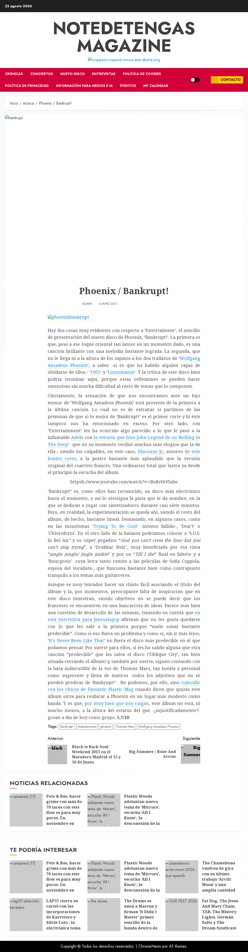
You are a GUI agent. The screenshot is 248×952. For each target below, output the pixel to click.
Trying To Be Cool (115, 526)
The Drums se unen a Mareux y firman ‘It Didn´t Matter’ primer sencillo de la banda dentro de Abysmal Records (141, 917)
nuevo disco (72, 73)
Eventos (128, 85)
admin (87, 304)
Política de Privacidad (27, 85)
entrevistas (104, 73)
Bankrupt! (67, 726)
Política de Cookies (142, 73)
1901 (95, 372)
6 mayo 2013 (108, 304)
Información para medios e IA (84, 85)
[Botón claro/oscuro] (195, 79)
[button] (205, 79)
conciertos (41, 73)
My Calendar (155, 85)
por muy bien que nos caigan (117, 703)
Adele (78, 437)
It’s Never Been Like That (76, 640)
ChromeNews (150, 946)
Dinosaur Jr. (150, 451)
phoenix (106, 726)
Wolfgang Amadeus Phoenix (159, 726)
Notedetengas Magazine (124, 37)
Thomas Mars (125, 726)
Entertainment (87, 726)
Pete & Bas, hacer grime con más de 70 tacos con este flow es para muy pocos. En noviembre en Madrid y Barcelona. (64, 815)
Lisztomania (121, 372)
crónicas (14, 73)
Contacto (231, 79)
